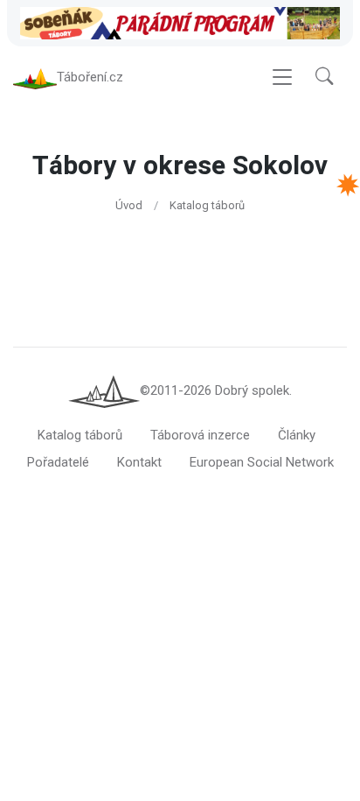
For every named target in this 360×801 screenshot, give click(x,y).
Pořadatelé (58, 462)
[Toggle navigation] (282, 77)
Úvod (128, 205)
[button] (324, 77)
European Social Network (262, 462)
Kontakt (139, 462)
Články (296, 435)
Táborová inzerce (200, 435)
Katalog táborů (207, 205)
